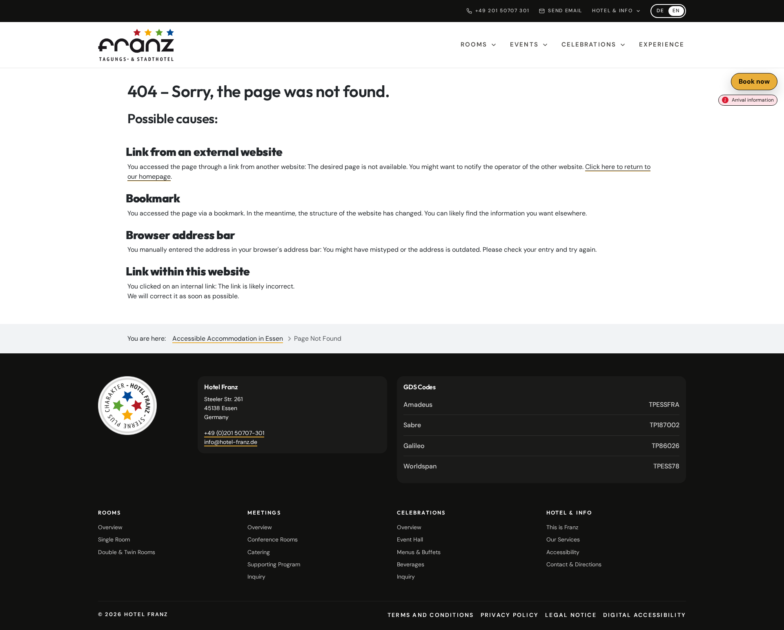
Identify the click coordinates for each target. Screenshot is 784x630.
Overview (110, 527)
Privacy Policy (510, 615)
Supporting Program (273, 564)
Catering (258, 552)
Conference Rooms (272, 539)
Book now (754, 81)
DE (662, 11)
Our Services (563, 539)
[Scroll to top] (767, 617)
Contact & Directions (573, 564)
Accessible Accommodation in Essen (227, 338)
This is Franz (562, 527)
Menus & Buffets (419, 552)
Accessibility (562, 552)
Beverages (410, 564)
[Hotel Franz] (127, 405)
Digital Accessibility (644, 615)
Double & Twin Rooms (126, 552)
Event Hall (410, 539)
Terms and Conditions (431, 615)
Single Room (114, 539)
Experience (661, 44)
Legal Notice (571, 615)
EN (678, 11)
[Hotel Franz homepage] (136, 45)
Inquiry (256, 576)
